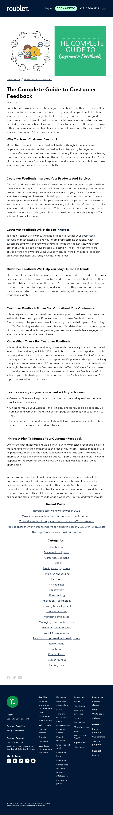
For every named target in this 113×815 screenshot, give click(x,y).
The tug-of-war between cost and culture (56, 532)
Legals (95, 755)
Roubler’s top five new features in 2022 (56, 510)
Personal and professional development (56, 638)
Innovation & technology (56, 600)
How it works (45, 720)
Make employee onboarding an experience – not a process (56, 515)
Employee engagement (56, 568)
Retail (77, 701)
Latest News (13, 79)
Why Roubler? (45, 724)
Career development (56, 557)
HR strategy (56, 589)
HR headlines (56, 584)
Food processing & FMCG (80, 734)
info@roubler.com (15, 730)
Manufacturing (81, 727)
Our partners (98, 736)
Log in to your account (18, 718)
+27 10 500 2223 (89, 8)
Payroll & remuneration (56, 632)
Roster (59, 709)
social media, (33, 480)
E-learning (61, 760)
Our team (44, 741)
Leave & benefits (56, 611)
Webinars (96, 718)
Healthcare (79, 747)
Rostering (56, 648)
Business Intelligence (56, 552)
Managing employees (56, 616)
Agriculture (79, 742)
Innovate (63, 229)
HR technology (56, 595)
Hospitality (79, 706)
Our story (43, 737)
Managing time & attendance (56, 622)
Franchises (79, 722)
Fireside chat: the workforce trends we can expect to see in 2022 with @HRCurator (56, 526)
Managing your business (38, 79)
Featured (56, 579)
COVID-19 (56, 562)
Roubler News (56, 654)
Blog (94, 709)
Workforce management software (45, 749)
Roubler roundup (57, 659)
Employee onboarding (56, 573)
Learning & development (56, 606)
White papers (98, 713)
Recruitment (56, 643)
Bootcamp (56, 546)
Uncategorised (56, 665)
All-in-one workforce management (45, 704)
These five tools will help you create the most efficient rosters (56, 521)
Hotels (77, 718)
